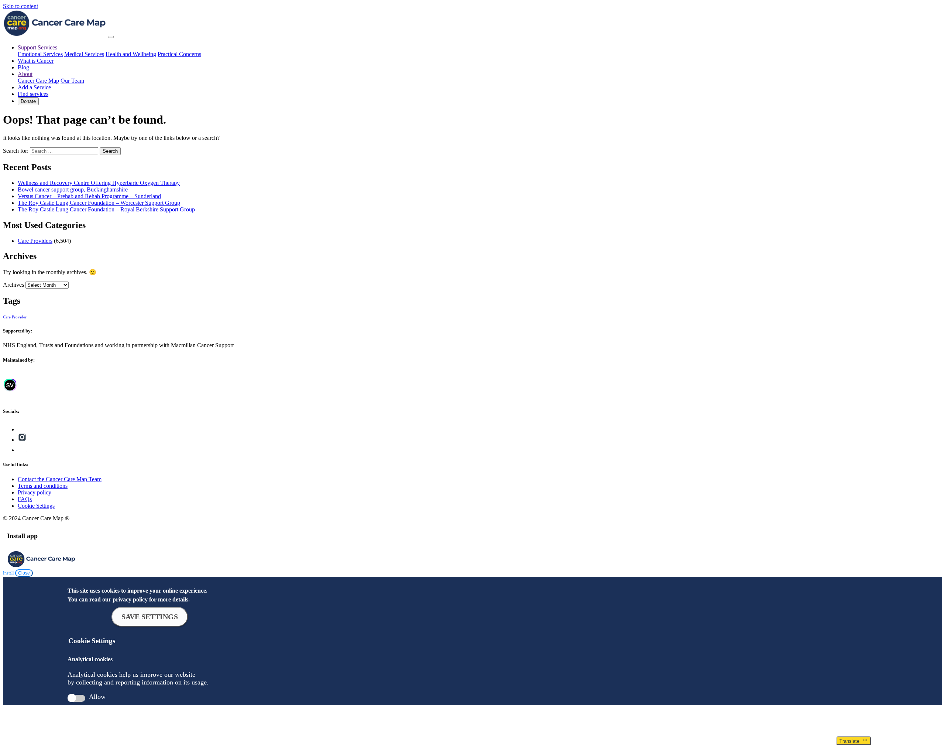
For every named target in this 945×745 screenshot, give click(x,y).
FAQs (25, 499)
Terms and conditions (43, 486)
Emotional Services (40, 54)
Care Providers (35, 241)
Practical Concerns (179, 54)
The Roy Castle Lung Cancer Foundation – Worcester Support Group (99, 203)
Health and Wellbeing (131, 54)
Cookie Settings (36, 506)
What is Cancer (36, 61)
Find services (33, 94)
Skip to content (20, 6)
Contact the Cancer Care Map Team (60, 479)
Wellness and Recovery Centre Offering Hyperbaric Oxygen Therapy (99, 183)
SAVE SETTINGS (149, 617)
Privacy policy (34, 492)
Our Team (72, 80)
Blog (23, 67)
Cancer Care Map (38, 80)
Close (24, 573)
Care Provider (15, 317)
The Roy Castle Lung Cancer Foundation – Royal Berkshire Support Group (106, 209)
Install (8, 573)
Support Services (37, 47)
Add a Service (34, 87)
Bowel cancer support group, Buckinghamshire (73, 189)
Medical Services (84, 54)
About (25, 74)
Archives (13, 285)
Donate (28, 101)
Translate (850, 741)
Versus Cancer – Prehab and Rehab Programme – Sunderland (89, 196)
